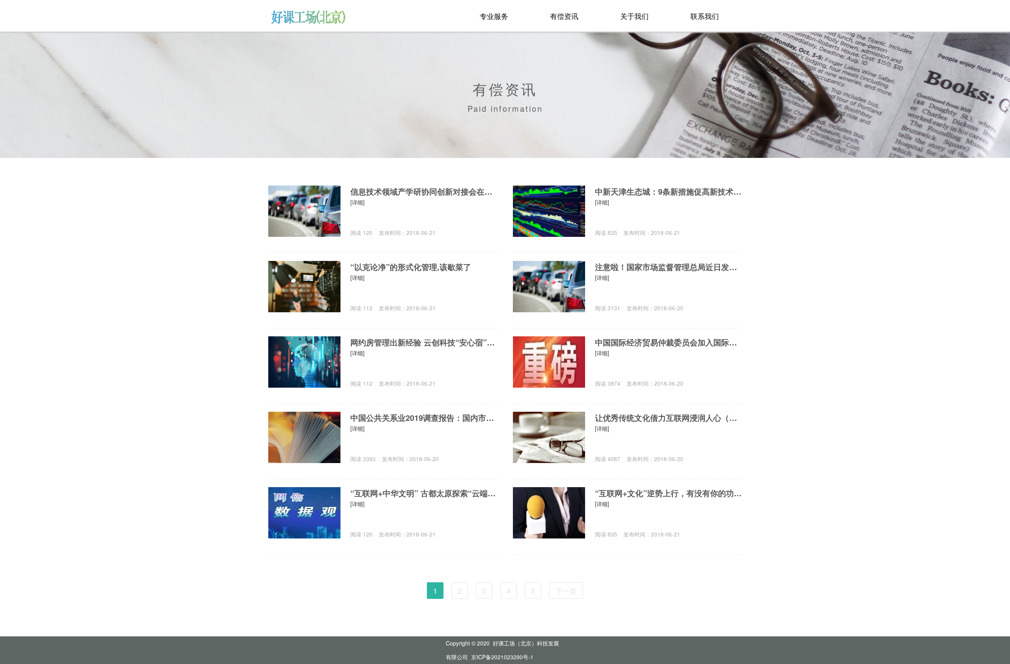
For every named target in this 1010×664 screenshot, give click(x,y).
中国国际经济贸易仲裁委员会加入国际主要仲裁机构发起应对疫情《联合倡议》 (668, 342)
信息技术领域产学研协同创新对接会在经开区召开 (423, 191)
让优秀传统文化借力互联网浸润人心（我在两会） (668, 417)
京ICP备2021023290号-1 (502, 657)
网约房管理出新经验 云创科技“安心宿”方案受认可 (423, 342)
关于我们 (634, 16)
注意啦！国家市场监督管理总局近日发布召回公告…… (668, 266)
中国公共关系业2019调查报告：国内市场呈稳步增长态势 (423, 417)
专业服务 (494, 16)
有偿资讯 (564, 16)
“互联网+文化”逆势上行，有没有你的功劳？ (668, 493)
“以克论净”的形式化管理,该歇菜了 (410, 266)
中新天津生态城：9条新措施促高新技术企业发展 (668, 191)
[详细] (357, 202)
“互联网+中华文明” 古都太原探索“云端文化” (423, 493)
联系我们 (704, 16)
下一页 (566, 590)
